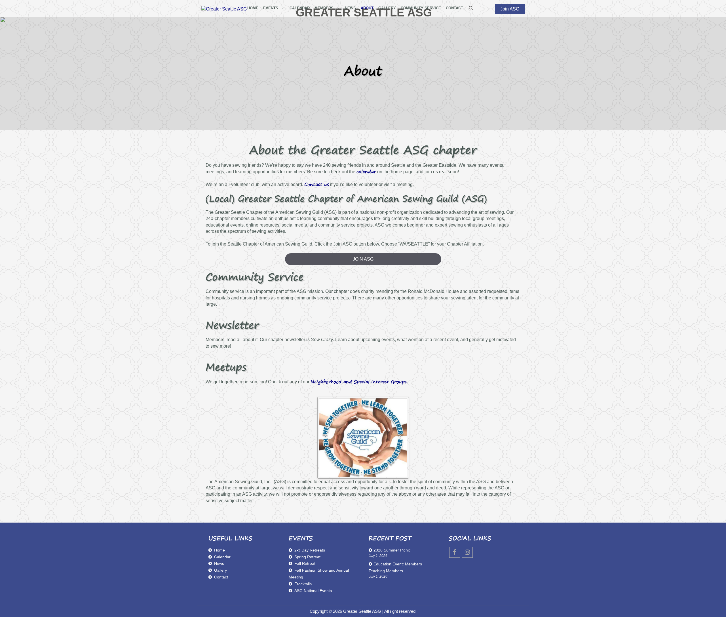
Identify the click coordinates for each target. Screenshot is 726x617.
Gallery (220, 570)
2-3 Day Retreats (309, 550)
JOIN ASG (363, 259)
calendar (366, 172)
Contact (221, 577)
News (219, 563)
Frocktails (303, 584)
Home (219, 550)
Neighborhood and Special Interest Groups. (359, 382)
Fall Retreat (304, 563)
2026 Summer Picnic (392, 550)
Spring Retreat (307, 557)
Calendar (222, 557)
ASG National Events (313, 590)
